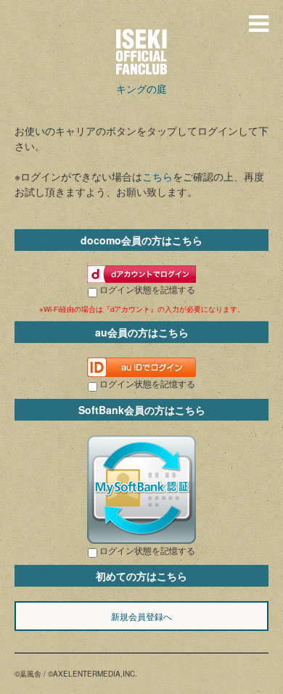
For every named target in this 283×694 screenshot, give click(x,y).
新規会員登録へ (141, 616)
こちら (157, 176)
